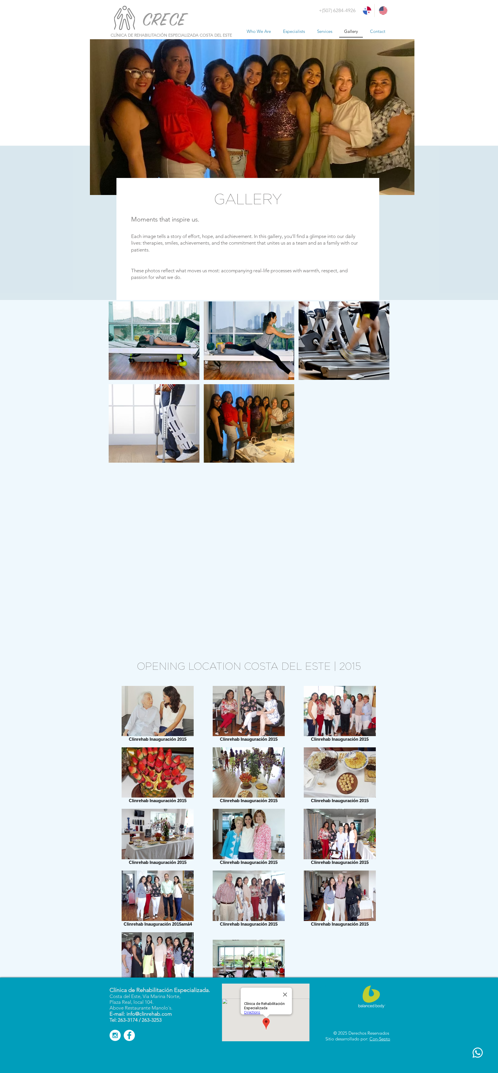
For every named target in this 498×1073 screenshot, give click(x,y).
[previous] (119, 468)
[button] (344, 423)
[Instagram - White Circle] (115, 1035)
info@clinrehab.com (149, 1014)
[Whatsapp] (477, 1052)
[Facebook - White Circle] (129, 1035)
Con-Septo (379, 1039)
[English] (382, 10)
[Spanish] (366, 10)
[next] (379, 468)
